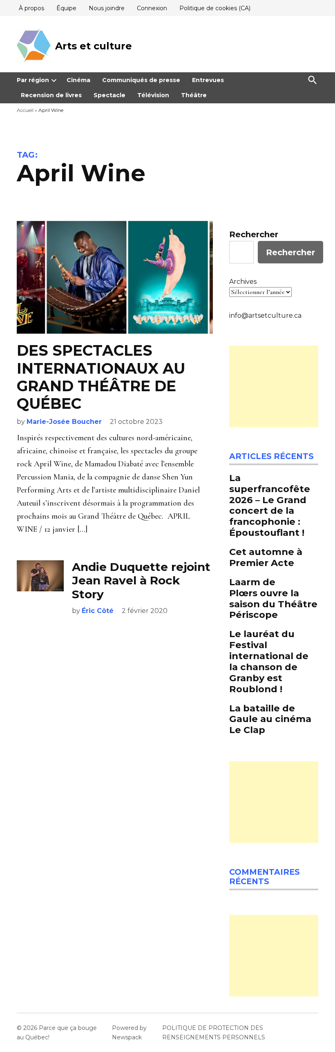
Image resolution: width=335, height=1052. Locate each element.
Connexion (152, 8)
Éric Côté (98, 611)
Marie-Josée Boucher (64, 422)
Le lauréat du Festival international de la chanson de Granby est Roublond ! (268, 661)
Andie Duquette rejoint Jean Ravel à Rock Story (141, 580)
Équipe (66, 8)
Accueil (25, 110)
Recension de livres (51, 95)
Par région (33, 80)
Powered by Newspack (129, 1032)
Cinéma (78, 80)
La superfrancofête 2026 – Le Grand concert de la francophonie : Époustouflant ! (269, 505)
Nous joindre (107, 8)
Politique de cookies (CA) (214, 8)
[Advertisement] (273, 386)
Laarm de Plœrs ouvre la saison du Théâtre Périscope (273, 598)
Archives (243, 281)
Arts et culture (93, 46)
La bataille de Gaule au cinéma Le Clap (270, 719)
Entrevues (208, 80)
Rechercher (253, 234)
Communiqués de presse (141, 80)
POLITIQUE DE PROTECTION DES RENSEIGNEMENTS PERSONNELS (213, 1032)
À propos (31, 8)
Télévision (153, 95)
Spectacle (109, 95)
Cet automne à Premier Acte (265, 557)
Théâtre (194, 95)
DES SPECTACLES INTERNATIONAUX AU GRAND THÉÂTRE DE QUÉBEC (101, 376)
